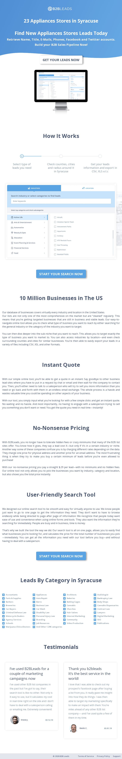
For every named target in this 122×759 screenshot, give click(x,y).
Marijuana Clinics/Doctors (18, 627)
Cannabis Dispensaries (107, 605)
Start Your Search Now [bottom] (61, 274)
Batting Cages (73, 602)
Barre (39, 602)
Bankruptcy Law (104, 598)
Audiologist (102, 595)
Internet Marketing (76, 616)
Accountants (12, 595)
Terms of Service (86, 756)
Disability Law (42, 612)
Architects (71, 595)
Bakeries (71, 598)
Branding (40, 620)
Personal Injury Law (45, 616)
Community (72, 620)
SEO (99, 620)
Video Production (75, 623)
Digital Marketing (105, 616)
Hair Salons (72, 612)
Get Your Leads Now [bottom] (61, 60)
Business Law (42, 605)
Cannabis (71, 605)
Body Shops (102, 602)
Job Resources (42, 623)
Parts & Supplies (13, 598)
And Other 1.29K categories (49, 627)
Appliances (41, 595)
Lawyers (101, 612)
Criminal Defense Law (16, 612)
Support (117, 756)
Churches (71, 609)
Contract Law (103, 609)
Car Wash (40, 609)
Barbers (9, 602)
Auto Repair (41, 598)
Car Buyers (11, 609)
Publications (103, 623)
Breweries (10, 605)
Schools (9, 623)
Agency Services (13, 620)
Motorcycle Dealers (15, 616)
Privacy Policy (103, 756)
